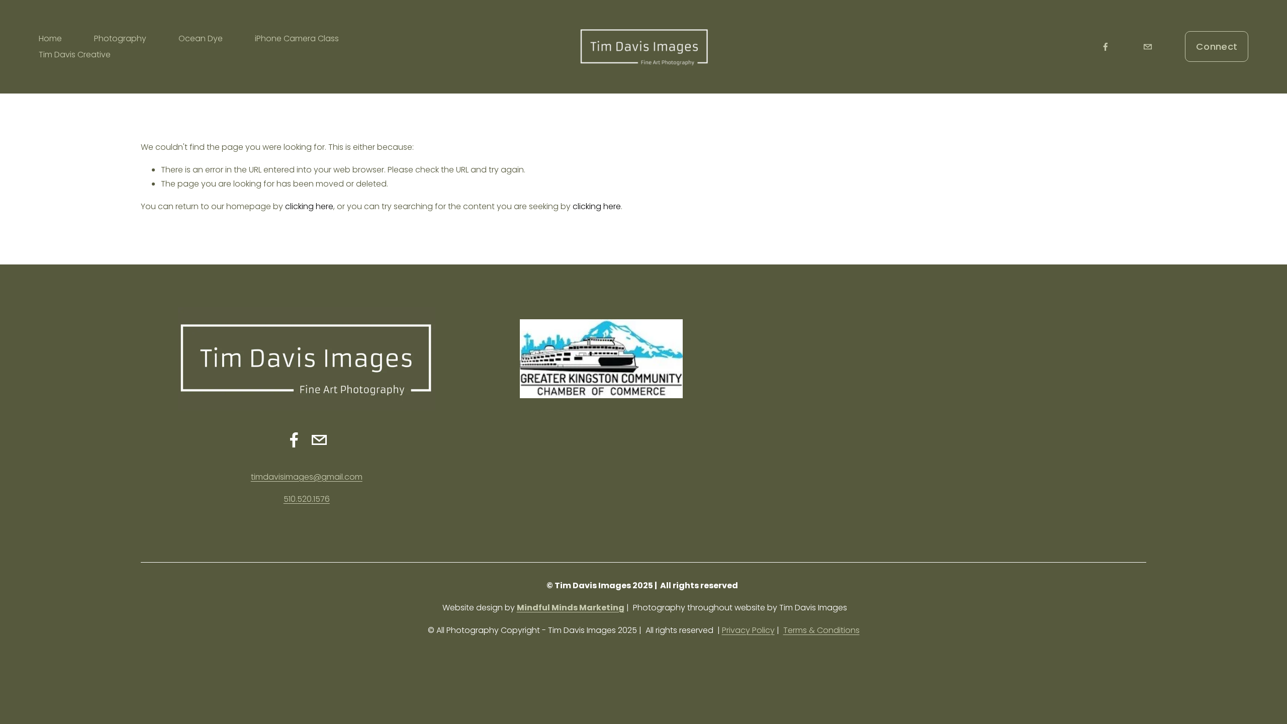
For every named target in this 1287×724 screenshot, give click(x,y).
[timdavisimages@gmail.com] (1148, 47)
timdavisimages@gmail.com (306, 477)
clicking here (309, 206)
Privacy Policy (748, 630)
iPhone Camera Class (297, 38)
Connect (1217, 46)
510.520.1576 (307, 499)
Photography (120, 38)
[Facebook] (1105, 47)
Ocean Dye (200, 38)
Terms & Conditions (821, 630)
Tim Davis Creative (75, 54)
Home (50, 38)
